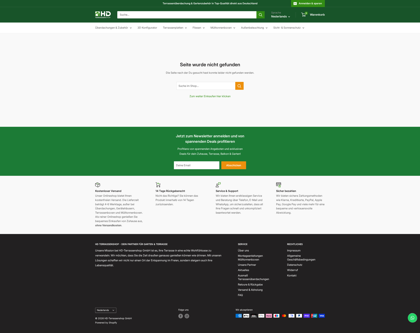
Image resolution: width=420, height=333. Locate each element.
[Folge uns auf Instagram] (187, 316)
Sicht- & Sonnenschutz (287, 27)
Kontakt (291, 275)
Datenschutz (294, 264)
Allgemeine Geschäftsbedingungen (301, 257)
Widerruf (292, 270)
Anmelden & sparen (310, 3)
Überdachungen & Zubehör (111, 27)
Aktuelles (243, 270)
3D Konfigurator (147, 27)
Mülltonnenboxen (221, 27)
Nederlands (103, 310)
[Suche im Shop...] (239, 86)
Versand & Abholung (250, 289)
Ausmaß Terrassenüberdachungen (253, 277)
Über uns (243, 250)
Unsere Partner (247, 264)
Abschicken (233, 165)
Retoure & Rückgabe (250, 284)
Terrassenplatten (173, 27)
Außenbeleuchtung (252, 27)
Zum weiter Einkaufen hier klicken (210, 96)
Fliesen (197, 27)
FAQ (240, 295)
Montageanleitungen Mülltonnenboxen (250, 257)
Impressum (294, 250)
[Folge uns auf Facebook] (180, 316)
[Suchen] (260, 14)
